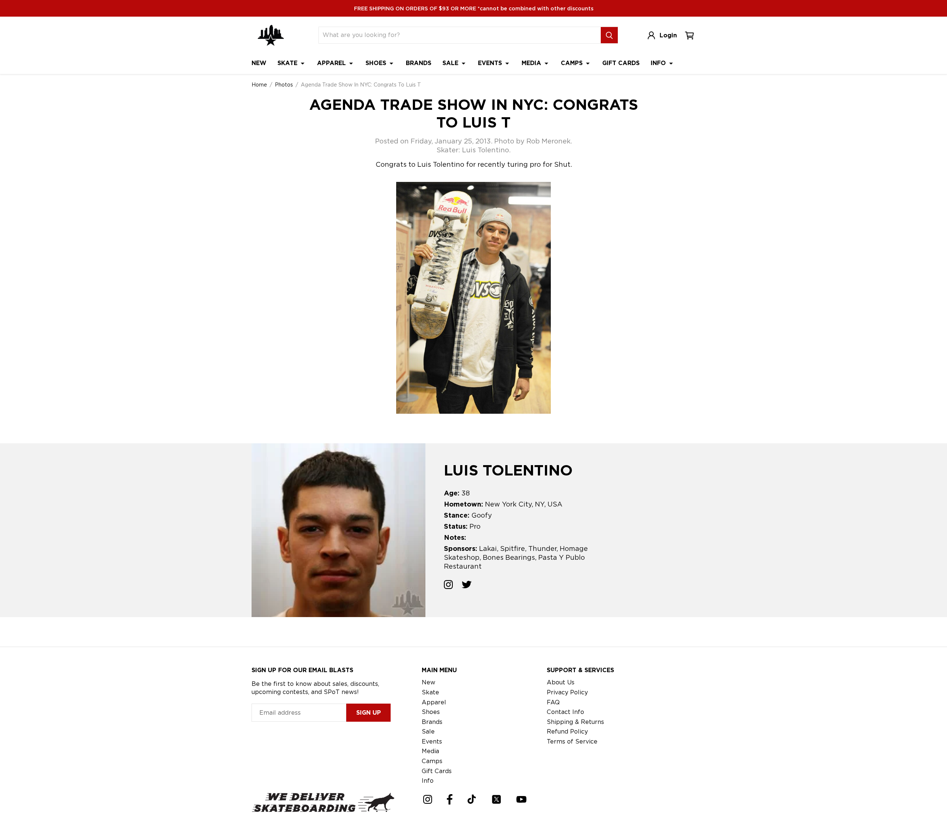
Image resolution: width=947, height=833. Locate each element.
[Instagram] (427, 799)
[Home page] (271, 35)
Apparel (332, 63)
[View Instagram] (448, 585)
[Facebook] (449, 799)
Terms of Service (572, 741)
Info (659, 63)
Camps (572, 63)
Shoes (376, 63)
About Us (560, 682)
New (259, 63)
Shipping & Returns (575, 721)
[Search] (609, 35)
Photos (284, 85)
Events (491, 63)
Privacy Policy (567, 692)
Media (532, 63)
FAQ (553, 702)
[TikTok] (471, 799)
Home (259, 85)
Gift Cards (621, 63)
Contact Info (565, 711)
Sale (451, 63)
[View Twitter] (467, 585)
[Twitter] (496, 799)
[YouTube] (521, 799)
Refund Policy (567, 731)
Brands (418, 63)
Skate (288, 63)
